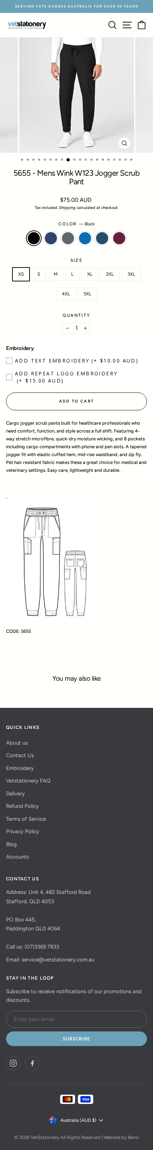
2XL (110, 274)
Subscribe (76, 1038)
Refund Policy (22, 806)
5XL (87, 293)
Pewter (68, 238)
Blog (11, 844)
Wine (119, 238)
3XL (131, 274)
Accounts (17, 857)
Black (34, 238)
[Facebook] (32, 1063)
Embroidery (20, 768)
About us (17, 743)
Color (76, 223)
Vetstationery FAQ (28, 781)
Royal (85, 238)
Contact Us (20, 755)
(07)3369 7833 (42, 947)
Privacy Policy (22, 831)
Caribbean (102, 238)
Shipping (67, 207)
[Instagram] (13, 1063)
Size (76, 260)
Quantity (76, 315)
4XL (66, 293)
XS (21, 274)
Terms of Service (26, 819)
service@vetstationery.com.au (58, 959)
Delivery (15, 793)
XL (90, 274)
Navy (51, 238)
